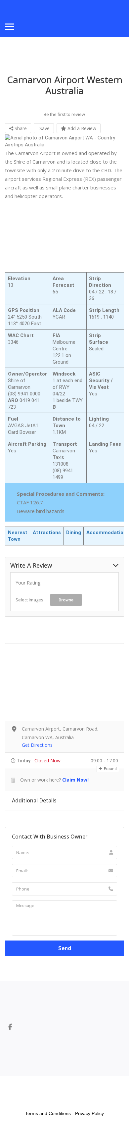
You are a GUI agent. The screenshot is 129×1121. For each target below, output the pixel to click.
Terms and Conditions (48, 1113)
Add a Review (81, 128)
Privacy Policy (89, 1113)
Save (44, 128)
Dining (73, 532)
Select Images (29, 600)
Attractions (47, 532)
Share (20, 128)
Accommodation (106, 532)
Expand (110, 769)
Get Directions (37, 745)
